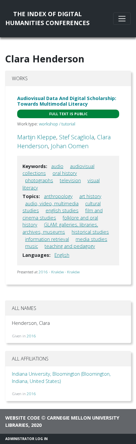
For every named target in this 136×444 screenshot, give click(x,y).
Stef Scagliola (76, 137)
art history (90, 196)
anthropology (58, 196)
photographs (39, 180)
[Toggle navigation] (122, 19)
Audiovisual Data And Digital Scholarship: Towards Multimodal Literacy (66, 101)
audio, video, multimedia (52, 203)
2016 (31, 335)
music (31, 246)
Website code (22, 418)
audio (57, 166)
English (61, 255)
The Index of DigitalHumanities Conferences (47, 18)
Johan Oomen (69, 146)
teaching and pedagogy (70, 246)
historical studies (90, 232)
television (70, 180)
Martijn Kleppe (36, 137)
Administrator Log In (26, 438)
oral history (64, 173)
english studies (62, 210)
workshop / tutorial (57, 124)
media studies (91, 239)
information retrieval (47, 239)
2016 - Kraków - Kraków (59, 271)
